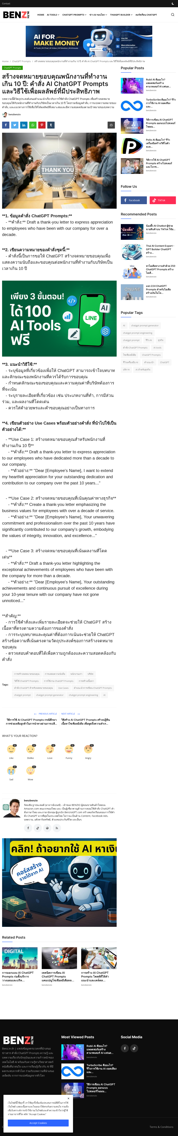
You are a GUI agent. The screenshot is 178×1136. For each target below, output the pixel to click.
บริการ (126, 369)
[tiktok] (134, 1048)
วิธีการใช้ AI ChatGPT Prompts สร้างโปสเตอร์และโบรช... (159, 163)
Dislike (30, 758)
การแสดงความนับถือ (55, 673)
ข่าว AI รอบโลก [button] (97, 14)
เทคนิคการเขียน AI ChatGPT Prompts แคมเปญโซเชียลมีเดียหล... (58, 976)
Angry (88, 758)
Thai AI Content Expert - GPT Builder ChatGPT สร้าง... (160, 249)
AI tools (157, 347)
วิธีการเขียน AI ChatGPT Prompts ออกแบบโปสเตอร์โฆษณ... (160, 123)
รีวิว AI (149, 340)
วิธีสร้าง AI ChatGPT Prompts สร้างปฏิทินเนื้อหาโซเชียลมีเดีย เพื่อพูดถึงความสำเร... (85, 721)
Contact (6, 3)
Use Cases (63, 687)
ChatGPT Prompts (21, 61)
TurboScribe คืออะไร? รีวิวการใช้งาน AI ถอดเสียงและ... (161, 103)
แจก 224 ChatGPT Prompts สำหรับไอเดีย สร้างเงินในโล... (158, 289)
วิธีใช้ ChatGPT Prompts (26, 681)
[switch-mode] (173, 3)
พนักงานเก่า (76, 673)
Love (49, 758)
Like (11, 758)
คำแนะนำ (149, 362)
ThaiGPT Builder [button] (120, 14)
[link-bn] (89, 41)
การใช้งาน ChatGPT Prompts (58, 681)
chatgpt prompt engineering (83, 695)
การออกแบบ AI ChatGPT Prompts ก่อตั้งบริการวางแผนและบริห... (18, 976)
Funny (69, 758)
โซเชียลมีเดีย (129, 354)
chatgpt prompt (22, 695)
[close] (68, 1098)
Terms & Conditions (161, 1127)
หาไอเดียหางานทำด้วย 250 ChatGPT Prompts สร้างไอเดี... (160, 269)
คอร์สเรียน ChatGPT (146, 14)
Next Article (68, 713)
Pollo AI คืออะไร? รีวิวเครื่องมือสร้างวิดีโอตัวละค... (158, 143)
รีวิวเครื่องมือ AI (130, 362)
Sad (11, 779)
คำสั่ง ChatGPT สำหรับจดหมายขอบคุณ (33, 687)
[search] (172, 14)
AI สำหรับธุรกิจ (143, 369)
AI (104, 695)
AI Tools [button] (52, 14)
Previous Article (47, 713)
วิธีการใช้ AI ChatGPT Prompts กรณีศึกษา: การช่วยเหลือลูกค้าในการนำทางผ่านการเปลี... (31, 721)
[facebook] (125, 1048)
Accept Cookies (38, 1123)
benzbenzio (31, 800)
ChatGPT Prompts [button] (73, 14)
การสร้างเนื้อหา (86, 681)
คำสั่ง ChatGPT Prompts (135, 347)
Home (40, 14)
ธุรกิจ (160, 340)
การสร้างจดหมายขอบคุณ (26, 673)
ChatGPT (164, 362)
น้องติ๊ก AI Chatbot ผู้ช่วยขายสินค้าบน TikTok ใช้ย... (160, 227)
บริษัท (90, 673)
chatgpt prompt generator (49, 695)
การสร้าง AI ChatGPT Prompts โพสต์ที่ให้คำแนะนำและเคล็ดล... (95, 976)
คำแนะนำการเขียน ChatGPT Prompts (93, 687)
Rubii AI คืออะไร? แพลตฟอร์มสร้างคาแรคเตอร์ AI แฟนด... (158, 83)
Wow (30, 779)
